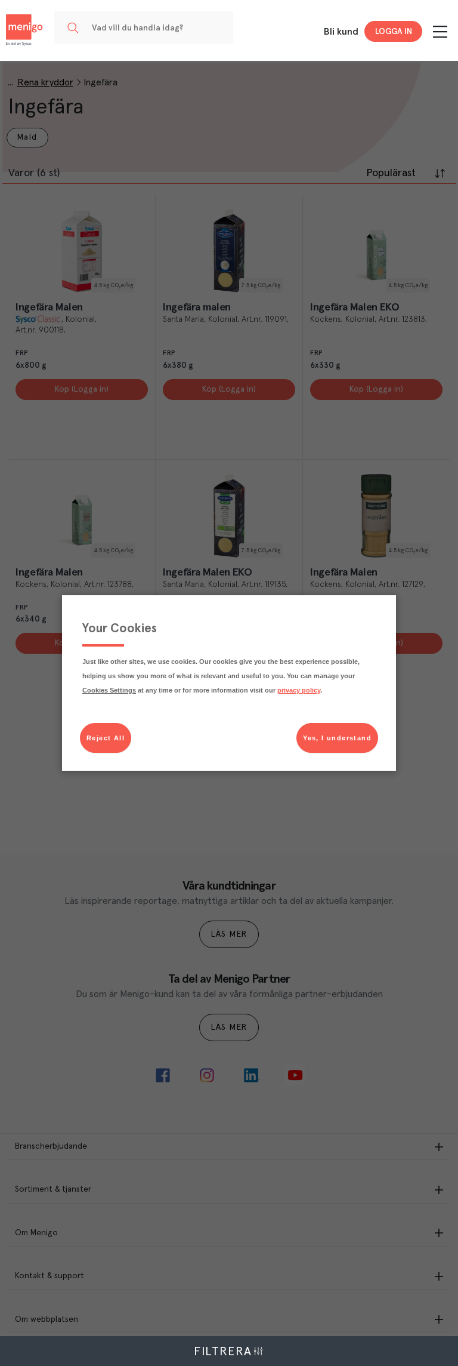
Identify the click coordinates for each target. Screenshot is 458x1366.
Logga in (393, 31)
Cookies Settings (109, 690)
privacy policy (298, 690)
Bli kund (341, 31)
